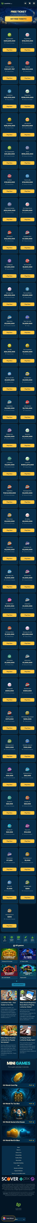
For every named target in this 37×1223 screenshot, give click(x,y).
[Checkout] (30, 3)
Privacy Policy (18, 1155)
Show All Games (18, 984)
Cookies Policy (18, 1157)
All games (19, 945)
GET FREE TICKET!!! (18, 19)
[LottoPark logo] (6, 3)
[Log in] (25, 3)
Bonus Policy (18, 1160)
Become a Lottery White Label (18, 1173)
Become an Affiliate (18, 1168)
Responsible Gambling (18, 1162)
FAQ (18, 1165)
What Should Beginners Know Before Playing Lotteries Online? (28, 1005)
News (18, 1147)
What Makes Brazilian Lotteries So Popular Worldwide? (8, 1040)
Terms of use (18, 1152)
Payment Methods (19, 1170)
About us (18, 1149)
